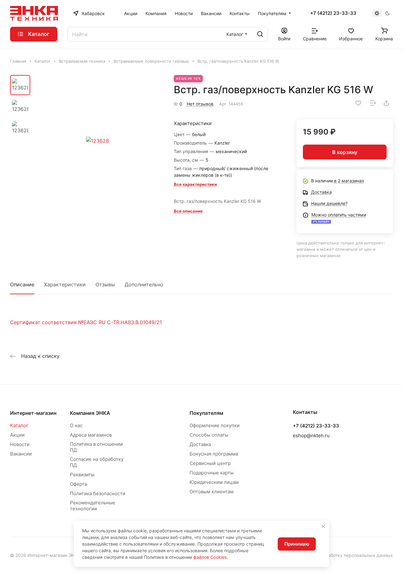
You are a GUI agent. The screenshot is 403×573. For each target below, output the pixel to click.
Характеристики (65, 284)
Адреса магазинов (91, 435)
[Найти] (260, 34)
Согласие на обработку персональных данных (343, 555)
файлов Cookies (210, 557)
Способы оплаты (209, 435)
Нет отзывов (200, 103)
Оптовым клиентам (212, 492)
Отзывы (105, 284)
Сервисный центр (210, 463)
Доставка (200, 444)
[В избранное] (358, 103)
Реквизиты (82, 475)
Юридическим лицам (214, 482)
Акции (17, 435)
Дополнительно (144, 284)
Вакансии (21, 454)
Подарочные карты (212, 473)
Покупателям (206, 413)
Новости (20, 444)
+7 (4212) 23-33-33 (333, 13)
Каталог (19, 425)
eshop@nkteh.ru (311, 435)
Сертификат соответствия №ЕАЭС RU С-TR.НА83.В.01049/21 (86, 322)
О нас (76, 425)
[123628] (97, 140)
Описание (22, 284)
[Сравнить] (373, 103)
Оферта (78, 484)
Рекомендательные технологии (92, 506)
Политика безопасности (97, 493)
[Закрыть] (323, 526)
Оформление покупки (215, 425)
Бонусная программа (214, 454)
